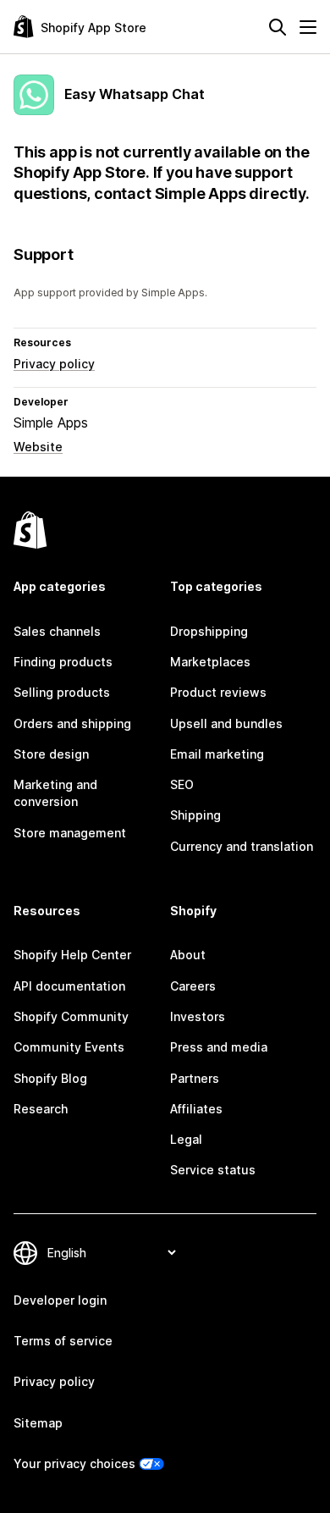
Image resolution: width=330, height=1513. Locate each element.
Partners (194, 1078)
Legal (186, 1139)
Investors (197, 1016)
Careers (193, 986)
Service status (213, 1169)
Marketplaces (210, 661)
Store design (51, 754)
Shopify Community (71, 1016)
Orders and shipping (72, 723)
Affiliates (196, 1109)
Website (38, 446)
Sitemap (38, 1423)
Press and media (218, 1047)
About (188, 954)
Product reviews (218, 692)
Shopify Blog (50, 1078)
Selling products (62, 692)
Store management (70, 833)
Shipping (195, 815)
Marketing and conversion (55, 793)
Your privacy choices (74, 1463)
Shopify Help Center (72, 954)
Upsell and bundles (226, 723)
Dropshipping (209, 631)
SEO (182, 784)
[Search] (277, 27)
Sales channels (57, 631)
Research (41, 1109)
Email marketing (217, 754)
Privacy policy (54, 363)
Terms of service (63, 1341)
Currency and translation (241, 846)
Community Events (69, 1047)
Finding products (63, 661)
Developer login (60, 1300)
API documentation (69, 986)
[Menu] (308, 27)
